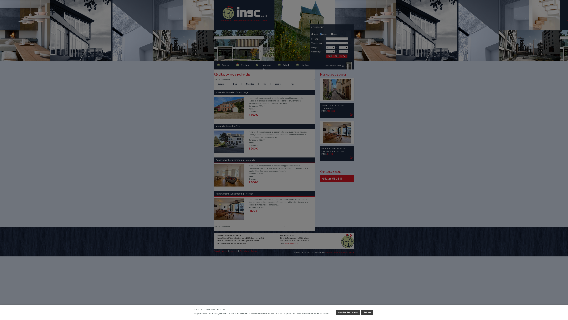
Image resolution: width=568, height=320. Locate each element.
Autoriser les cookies (348, 312)
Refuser (367, 312)
